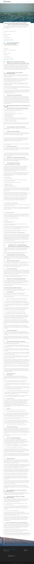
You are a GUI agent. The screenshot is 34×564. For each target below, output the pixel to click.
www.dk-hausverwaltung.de (9, 40)
